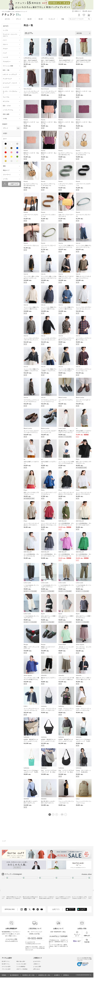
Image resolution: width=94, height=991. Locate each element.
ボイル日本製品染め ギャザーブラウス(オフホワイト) (83, 524)
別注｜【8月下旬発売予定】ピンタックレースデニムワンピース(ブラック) (31, 61)
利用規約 (4, 975)
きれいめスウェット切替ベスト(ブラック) (48, 616)
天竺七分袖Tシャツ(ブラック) (48, 462)
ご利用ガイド (36, 964)
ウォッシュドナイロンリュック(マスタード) (66, 802)
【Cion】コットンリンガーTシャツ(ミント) (66, 647)
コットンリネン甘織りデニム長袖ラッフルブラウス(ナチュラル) (48, 370)
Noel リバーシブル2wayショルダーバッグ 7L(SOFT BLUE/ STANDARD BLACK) (84, 740)
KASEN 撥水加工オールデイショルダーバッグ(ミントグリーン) (66, 740)
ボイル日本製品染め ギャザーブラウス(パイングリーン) (66, 524)
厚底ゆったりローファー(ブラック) (48, 647)
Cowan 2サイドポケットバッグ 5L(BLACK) (83, 771)
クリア (4, 184)
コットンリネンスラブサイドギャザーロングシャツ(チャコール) (31, 339)
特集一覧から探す (20, 961)
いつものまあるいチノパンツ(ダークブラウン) (48, 586)
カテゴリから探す (6, 966)
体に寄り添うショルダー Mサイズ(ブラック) (31, 802)
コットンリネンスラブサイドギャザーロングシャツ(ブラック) (48, 339)
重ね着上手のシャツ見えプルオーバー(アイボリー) (66, 431)
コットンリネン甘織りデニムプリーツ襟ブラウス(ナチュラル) (31, 308)
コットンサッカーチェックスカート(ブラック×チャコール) (48, 92)
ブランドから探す (6, 969)
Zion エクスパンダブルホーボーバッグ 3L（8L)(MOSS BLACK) (66, 771)
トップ (4, 841)
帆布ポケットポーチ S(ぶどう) (48, 153)
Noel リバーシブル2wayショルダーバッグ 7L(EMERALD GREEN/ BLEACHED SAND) (31, 771)
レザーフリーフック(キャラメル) (48, 215)
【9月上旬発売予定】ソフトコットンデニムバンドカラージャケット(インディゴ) (66, 61)
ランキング (52, 19)
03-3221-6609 (35, 938)
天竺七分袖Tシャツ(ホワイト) (31, 462)
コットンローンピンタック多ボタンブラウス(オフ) (83, 493)
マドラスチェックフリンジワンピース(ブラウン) (31, 400)
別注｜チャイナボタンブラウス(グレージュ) (31, 493)
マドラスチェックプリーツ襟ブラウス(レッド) (83, 339)
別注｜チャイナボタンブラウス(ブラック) (83, 462)
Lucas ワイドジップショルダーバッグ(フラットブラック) (66, 709)
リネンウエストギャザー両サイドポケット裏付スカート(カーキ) (66, 678)
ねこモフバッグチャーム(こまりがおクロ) (83, 153)
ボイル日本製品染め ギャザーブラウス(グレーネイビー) (48, 555)
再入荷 (40, 19)
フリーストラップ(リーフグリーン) (48, 246)
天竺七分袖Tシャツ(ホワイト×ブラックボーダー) (83, 431)
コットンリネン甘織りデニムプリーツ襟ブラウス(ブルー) (66, 308)
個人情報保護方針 (14, 975)
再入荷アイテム (5, 964)
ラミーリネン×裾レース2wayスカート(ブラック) (31, 277)
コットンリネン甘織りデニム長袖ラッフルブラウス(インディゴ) (31, 370)
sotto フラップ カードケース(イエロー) (66, 215)
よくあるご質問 (37, 966)
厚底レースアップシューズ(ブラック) (31, 647)
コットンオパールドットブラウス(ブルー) (48, 493)
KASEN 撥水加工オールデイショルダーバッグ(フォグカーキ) (31, 740)
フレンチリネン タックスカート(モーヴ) (83, 647)
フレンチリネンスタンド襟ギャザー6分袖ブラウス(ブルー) (31, 678)
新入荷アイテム (5, 961)
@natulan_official (87, 874)
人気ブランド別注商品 (21, 969)
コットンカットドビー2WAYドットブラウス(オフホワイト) (66, 462)
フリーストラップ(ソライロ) (83, 215)
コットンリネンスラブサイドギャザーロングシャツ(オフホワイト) (83, 308)
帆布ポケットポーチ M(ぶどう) (84, 122)
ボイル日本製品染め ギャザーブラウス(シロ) (31, 555)
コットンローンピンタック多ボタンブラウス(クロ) (66, 493)
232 (62, 814)
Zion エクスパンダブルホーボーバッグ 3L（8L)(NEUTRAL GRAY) (48, 771)
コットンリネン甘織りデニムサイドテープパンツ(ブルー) (83, 246)
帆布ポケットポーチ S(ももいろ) (31, 153)
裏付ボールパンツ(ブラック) (48, 678)
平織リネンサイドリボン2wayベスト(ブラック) (66, 277)
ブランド (18, 19)
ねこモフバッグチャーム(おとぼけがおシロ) (66, 153)
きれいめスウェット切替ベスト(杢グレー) (66, 616)
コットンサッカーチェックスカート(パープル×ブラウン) (31, 92)
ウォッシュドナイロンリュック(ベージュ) (83, 802)
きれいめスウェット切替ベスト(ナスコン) (83, 616)
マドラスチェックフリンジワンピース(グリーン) (48, 400)
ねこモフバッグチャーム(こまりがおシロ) (48, 184)
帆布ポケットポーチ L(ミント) (66, 92)
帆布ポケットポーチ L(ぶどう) (31, 122)
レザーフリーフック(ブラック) (83, 184)
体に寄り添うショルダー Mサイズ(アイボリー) (48, 802)
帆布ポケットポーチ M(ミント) (66, 122)
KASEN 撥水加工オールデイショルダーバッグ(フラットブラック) (48, 740)
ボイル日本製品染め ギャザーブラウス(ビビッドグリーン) (83, 555)
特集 (62, 19)
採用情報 (65, 975)
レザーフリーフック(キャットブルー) (66, 184)
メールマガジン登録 (11, 939)
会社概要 (56, 975)
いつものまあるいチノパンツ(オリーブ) (83, 586)
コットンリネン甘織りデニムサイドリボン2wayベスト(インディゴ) (66, 370)
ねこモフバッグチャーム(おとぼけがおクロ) (31, 184)
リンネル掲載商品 (20, 966)
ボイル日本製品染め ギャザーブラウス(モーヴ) (66, 555)
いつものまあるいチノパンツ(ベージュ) (66, 586)
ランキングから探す (21, 964)
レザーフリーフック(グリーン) (31, 215)
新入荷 (29, 19)
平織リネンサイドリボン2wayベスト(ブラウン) (83, 277)
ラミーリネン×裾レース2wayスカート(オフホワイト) (48, 277)
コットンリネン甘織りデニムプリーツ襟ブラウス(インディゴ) (48, 308)
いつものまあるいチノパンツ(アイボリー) (31, 616)
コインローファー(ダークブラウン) (83, 400)
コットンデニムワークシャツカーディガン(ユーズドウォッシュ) (31, 709)
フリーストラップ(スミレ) (31, 245)
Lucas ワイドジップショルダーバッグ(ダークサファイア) (48, 709)
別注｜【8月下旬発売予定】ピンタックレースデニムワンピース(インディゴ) (48, 61)
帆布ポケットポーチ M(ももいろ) (49, 122)
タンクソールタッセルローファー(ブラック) (48, 431)
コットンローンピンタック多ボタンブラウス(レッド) (48, 524)
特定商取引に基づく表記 (28, 975)
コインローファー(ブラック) (66, 400)
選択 (18, 128)
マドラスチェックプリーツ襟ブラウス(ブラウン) (66, 339)
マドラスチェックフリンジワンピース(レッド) (83, 369)
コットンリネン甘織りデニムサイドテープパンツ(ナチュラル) (66, 246)
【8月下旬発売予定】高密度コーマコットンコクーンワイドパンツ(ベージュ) (83, 61)
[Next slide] (93, 890)
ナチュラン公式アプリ (11, 941)
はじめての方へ (37, 961)
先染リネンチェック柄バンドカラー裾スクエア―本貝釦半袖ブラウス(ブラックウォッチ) (83, 678)
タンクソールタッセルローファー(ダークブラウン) (31, 431)
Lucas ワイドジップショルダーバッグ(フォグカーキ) (83, 709)
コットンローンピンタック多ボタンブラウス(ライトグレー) (31, 524)
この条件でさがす (14, 184)
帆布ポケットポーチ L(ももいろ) (83, 92)
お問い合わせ (36, 969)
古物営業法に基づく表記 (44, 975)
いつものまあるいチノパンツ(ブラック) (31, 586)
